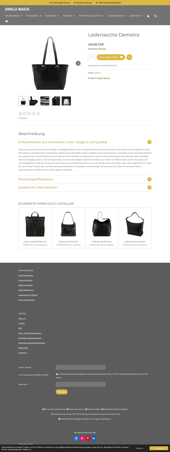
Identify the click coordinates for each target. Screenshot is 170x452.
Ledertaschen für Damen (27, 295)
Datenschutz (23, 348)
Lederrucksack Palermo (35, 241)
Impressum (22, 353)
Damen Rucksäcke (25, 280)
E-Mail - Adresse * (25, 367)
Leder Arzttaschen (25, 285)
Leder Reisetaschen (25, 275)
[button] (23, 101)
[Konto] (148, 16)
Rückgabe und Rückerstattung (29, 338)
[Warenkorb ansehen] (6, 21)
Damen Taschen (103, 78)
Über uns (21, 318)
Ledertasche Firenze (68, 241)
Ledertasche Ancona (101, 241)
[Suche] (155, 16)
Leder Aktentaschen (26, 290)
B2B (20, 328)
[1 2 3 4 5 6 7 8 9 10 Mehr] (92, 57)
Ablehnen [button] (139, 448)
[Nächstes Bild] (78, 63)
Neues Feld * (23, 384)
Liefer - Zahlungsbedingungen (29, 333)
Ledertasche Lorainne (134, 241)
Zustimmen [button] (158, 448)
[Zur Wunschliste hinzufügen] (129, 57)
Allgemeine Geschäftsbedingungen (31, 343)
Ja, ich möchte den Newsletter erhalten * (34, 375)
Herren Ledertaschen (26, 300)
